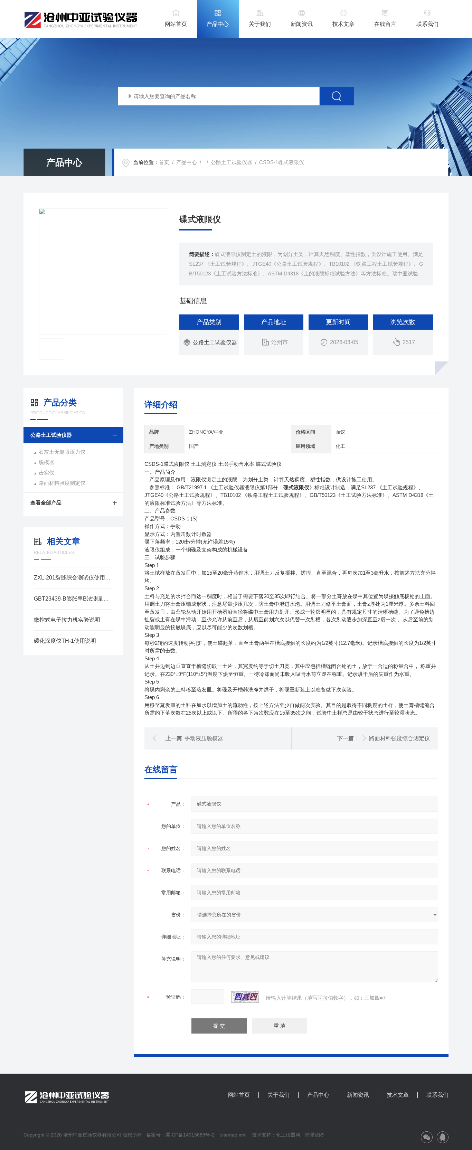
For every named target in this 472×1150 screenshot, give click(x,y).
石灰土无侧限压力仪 (62, 452)
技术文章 (343, 24)
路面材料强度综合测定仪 (399, 738)
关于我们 (260, 24)
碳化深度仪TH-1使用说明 (65, 641)
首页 (164, 162)
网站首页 (176, 24)
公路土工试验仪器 (231, 162)
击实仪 (46, 472)
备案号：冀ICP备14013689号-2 (180, 1135)
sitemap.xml (233, 1135)
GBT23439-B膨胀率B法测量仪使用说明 (73, 599)
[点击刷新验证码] (245, 997)
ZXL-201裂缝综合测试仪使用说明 (73, 578)
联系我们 (427, 24)
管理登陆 (314, 1135)
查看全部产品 (46, 503)
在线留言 (385, 24)
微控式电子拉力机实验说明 (67, 620)
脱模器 (46, 462)
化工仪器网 (288, 1135)
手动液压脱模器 (204, 738)
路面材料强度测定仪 (62, 483)
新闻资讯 (302, 24)
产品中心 (218, 24)
